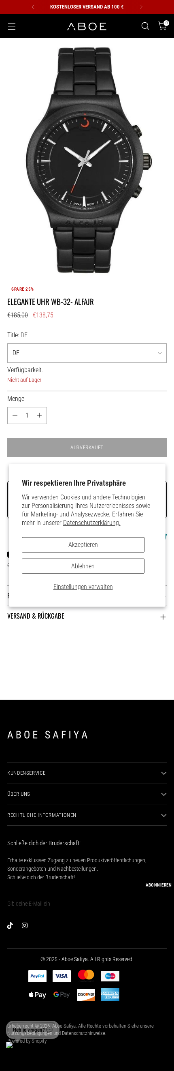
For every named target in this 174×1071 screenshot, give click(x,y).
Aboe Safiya (64, 1026)
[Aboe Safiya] (87, 26)
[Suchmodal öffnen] (145, 26)
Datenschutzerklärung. (92, 523)
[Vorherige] (33, 7)
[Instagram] (27, 927)
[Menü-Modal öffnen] (11, 26)
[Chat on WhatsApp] (16, 1052)
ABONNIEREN (159, 885)
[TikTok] (12, 927)
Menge (15, 399)
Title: (17, 335)
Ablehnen (83, 566)
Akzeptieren (83, 544)
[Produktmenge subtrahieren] (15, 415)
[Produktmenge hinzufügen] (39, 415)
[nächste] (141, 7)
